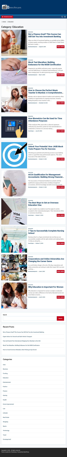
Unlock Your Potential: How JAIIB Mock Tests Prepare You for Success (45, 147)
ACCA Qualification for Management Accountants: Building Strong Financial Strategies (45, 177)
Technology (6, 430)
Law (4, 408)
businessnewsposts (32, 46)
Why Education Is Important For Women (45, 287)
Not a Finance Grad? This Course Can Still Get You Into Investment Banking (44, 35)
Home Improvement (8, 404)
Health (5, 400)
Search (5, 315)
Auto (4, 364)
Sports (5, 426)
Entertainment (7, 382)
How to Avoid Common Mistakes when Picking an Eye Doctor (20, 349)
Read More (60, 46)
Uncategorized (7, 439)
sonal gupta (31, 131)
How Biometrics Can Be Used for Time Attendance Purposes (45, 119)
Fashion (5, 386)
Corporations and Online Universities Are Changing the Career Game (46, 260)
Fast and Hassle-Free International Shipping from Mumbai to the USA (22, 341)
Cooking (5, 373)
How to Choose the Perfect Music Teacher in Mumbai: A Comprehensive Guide (45, 92)
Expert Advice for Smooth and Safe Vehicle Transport (17, 336)
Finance (5, 391)
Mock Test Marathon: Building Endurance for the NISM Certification (44, 63)
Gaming (5, 395)
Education (30, 60)
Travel (4, 435)
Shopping (5, 422)
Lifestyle (5, 413)
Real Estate (6, 417)
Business (5, 369)
